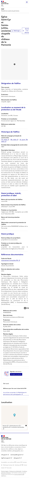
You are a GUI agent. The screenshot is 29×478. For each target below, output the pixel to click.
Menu (26, 2)
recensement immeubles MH (9, 260)
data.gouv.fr (17, 458)
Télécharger (17, 31)
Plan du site (8, 468)
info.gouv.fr (4, 455)
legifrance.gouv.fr (6, 458)
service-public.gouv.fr (16, 455)
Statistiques (17, 465)
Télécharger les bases (7, 465)
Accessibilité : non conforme (7, 462)
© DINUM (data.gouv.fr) (14, 425)
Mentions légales (5, 471)
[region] (14, 417)
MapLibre (5, 425)
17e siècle (4, 139)
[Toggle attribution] (26, 426)
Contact (18, 462)
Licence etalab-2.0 (18, 474)
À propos (24, 462)
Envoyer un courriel (16, 374)
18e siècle (13, 139)
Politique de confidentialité (15, 471)
